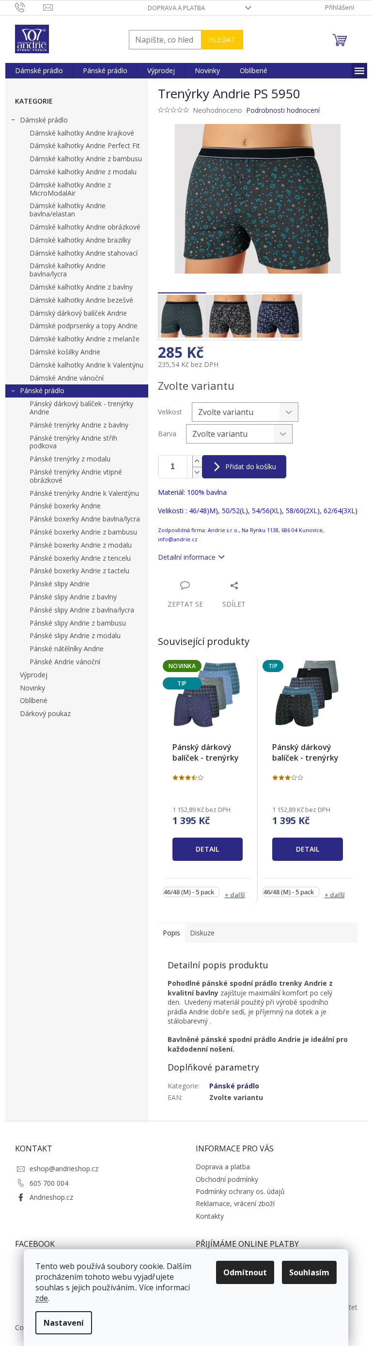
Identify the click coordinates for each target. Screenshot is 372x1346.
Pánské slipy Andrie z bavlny (73, 596)
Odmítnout (245, 1272)
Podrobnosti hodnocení (283, 110)
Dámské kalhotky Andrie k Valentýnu (86, 364)
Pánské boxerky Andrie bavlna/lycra (85, 518)
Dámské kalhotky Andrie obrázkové (85, 226)
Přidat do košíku (250, 466)
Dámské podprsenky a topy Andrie (84, 325)
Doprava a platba (176, 7)
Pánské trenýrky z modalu (70, 458)
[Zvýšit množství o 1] (197, 461)
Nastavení (64, 1322)
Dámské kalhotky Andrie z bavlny (81, 286)
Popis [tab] (171, 932)
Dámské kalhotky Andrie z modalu (83, 171)
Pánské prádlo (42, 390)
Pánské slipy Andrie (60, 583)
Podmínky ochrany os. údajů (240, 1191)
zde (41, 1298)
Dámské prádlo (44, 119)
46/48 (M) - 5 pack (189, 891)
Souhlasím (309, 1272)
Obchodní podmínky (227, 1179)
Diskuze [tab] (202, 932)
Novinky (32, 687)
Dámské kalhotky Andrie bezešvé (81, 300)
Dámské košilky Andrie (65, 351)
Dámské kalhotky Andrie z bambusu (86, 158)
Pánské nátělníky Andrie (67, 648)
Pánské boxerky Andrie (65, 505)
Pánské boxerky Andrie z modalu (81, 545)
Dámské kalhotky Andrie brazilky (80, 240)
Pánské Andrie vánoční (65, 661)
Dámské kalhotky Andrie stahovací (84, 253)
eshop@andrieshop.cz (64, 1168)
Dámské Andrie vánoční (67, 377)
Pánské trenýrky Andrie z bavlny (79, 424)
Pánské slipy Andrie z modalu (75, 635)
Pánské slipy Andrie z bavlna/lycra (82, 609)
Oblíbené (33, 700)
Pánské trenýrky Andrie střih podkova (73, 442)
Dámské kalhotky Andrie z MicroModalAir (70, 189)
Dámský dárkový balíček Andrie (78, 313)
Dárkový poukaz (45, 713)
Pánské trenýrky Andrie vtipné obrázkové (76, 476)
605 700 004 (49, 1183)
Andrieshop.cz (51, 1197)
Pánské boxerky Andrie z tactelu (79, 570)
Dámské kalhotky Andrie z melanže (85, 338)
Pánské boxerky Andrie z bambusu (83, 531)
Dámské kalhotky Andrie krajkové (82, 133)
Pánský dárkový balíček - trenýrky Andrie (81, 407)
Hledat (222, 39)
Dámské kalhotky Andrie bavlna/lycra (68, 269)
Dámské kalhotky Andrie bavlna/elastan (68, 209)
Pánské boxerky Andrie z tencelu (80, 558)
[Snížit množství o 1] (197, 472)
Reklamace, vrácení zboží (235, 1203)
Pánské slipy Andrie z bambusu (78, 622)
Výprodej (33, 674)
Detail (207, 849)
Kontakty (210, 1216)
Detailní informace (187, 557)
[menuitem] (39, 70)
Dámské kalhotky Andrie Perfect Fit (85, 145)
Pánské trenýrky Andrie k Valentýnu (84, 493)
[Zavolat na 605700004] (29, 6)
